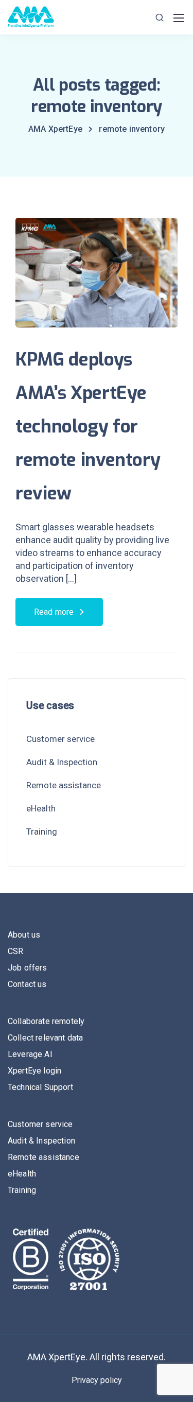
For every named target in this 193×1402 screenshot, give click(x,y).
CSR (15, 951)
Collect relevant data (45, 1038)
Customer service (60, 739)
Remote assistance (63, 785)
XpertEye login (34, 1071)
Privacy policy (97, 1380)
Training (41, 831)
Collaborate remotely (46, 1021)
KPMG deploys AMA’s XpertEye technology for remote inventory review (87, 426)
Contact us (27, 984)
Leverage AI (30, 1054)
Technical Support (40, 1087)
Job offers (27, 968)
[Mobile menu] (178, 18)
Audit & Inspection (61, 762)
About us (24, 935)
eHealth (41, 808)
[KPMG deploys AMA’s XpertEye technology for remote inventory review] (96, 279)
